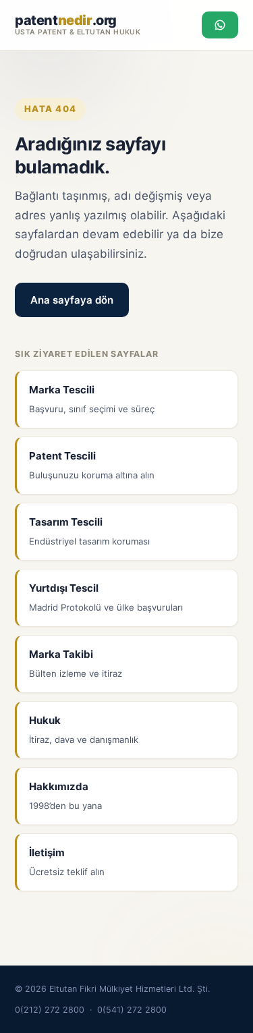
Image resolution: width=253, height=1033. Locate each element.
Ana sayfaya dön (71, 300)
